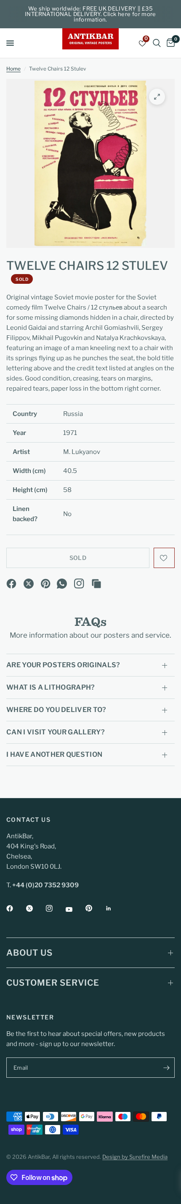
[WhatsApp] (62, 584)
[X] (29, 584)
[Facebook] (11, 584)
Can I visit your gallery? (55, 732)
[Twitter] (35, 908)
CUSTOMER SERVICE (52, 983)
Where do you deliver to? (56, 710)
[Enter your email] (166, 1067)
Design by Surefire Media (135, 1156)
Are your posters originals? (63, 665)
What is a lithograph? (50, 687)
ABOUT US (29, 953)
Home (13, 68)
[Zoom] (157, 97)
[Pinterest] (46, 584)
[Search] (157, 43)
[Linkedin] (114, 908)
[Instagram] (79, 584)
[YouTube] (75, 909)
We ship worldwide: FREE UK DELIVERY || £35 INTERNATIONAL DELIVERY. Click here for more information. (90, 14)
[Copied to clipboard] (96, 584)
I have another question (54, 754)
